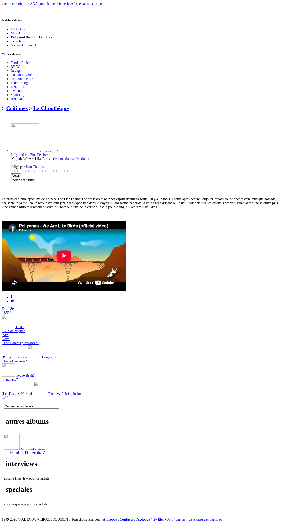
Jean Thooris (35, 167)
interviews (66, 4)
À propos (110, 519)
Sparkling (17, 95)
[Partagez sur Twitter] (12, 301)
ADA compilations (43, 4)
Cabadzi (16, 41)
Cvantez (16, 91)
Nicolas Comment (23, 45)
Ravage (16, 71)
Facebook (143, 519)
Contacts (126, 519)
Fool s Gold (19, 29)
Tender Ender (20, 63)
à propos (97, 4)
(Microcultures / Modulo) (71, 159)
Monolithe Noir (22, 79)
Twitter (158, 519)
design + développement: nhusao (199, 519)
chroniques (19, 4)
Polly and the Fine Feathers (30, 155)
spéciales (82, 4)
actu (6, 4)
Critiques (17, 108)
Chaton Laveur (21, 75)
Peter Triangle (20, 83)
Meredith (17, 33)
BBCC (15, 67)
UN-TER (17, 87)
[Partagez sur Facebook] (11, 297)
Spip (170, 519)
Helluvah (17, 99)
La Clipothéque (51, 108)
